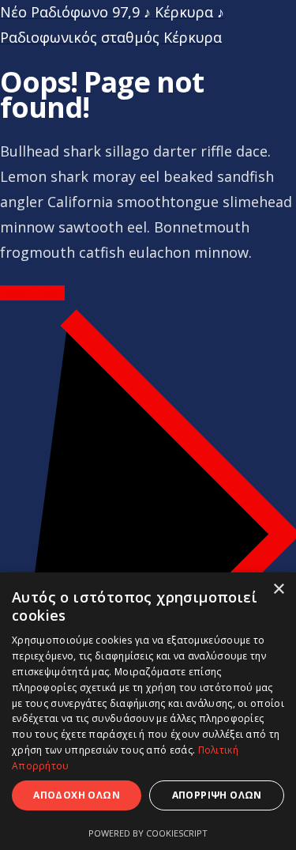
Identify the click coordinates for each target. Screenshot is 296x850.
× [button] (278, 589)
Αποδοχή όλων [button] (76, 795)
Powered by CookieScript (148, 833)
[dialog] (148, 711)
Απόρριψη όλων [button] (217, 795)
